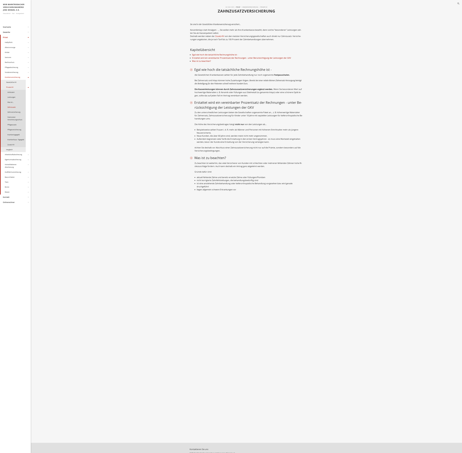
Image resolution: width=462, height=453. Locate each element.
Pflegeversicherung (14, 130)
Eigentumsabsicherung (13, 159)
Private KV (9, 87)
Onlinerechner (9, 202)
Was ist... (10, 102)
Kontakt (6, 197)
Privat (5, 37)
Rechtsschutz (9, 62)
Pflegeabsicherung (11, 67)
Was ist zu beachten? (201, 61)
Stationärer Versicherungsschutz (14, 118)
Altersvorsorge (10, 47)
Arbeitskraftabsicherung (13, 154)
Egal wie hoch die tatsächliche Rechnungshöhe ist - (215, 54)
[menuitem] (237, 7)
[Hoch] (192, 69)
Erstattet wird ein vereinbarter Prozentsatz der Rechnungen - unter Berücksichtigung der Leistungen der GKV (241, 58)
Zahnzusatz (11, 107)
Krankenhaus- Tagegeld (15, 139)
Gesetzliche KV (11, 82)
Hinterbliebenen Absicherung (10, 165)
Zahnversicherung (13, 112)
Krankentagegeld (13, 135)
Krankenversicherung (12, 77)
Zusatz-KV (219, 36)
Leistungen (11, 97)
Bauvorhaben (10, 177)
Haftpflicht (9, 42)
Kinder (7, 52)
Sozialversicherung (11, 72)
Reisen (7, 192)
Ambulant (11, 92)
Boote (7, 187)
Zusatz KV (10, 145)
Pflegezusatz (11, 125)
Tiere (6, 182)
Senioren (8, 57)
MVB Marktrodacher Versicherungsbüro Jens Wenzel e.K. (13, 8)
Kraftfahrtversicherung (13, 172)
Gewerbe (6, 32)
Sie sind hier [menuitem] (229, 7)
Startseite (7, 27)
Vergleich (9, 149)
